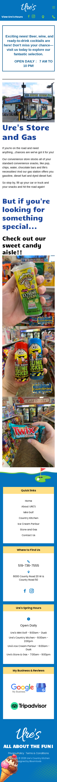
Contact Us (28, 535)
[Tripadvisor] (29, 706)
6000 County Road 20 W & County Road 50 (28, 578)
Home (28, 501)
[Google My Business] (28, 688)
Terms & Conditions (37, 753)
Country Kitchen (28, 518)
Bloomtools (35, 761)
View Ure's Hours (12, 17)
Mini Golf (28, 512)
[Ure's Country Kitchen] (28, 7)
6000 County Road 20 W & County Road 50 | (43, 16)
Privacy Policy (16, 753)
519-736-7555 (53, 16)
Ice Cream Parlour (29, 524)
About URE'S (28, 506)
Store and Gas (28, 529)
